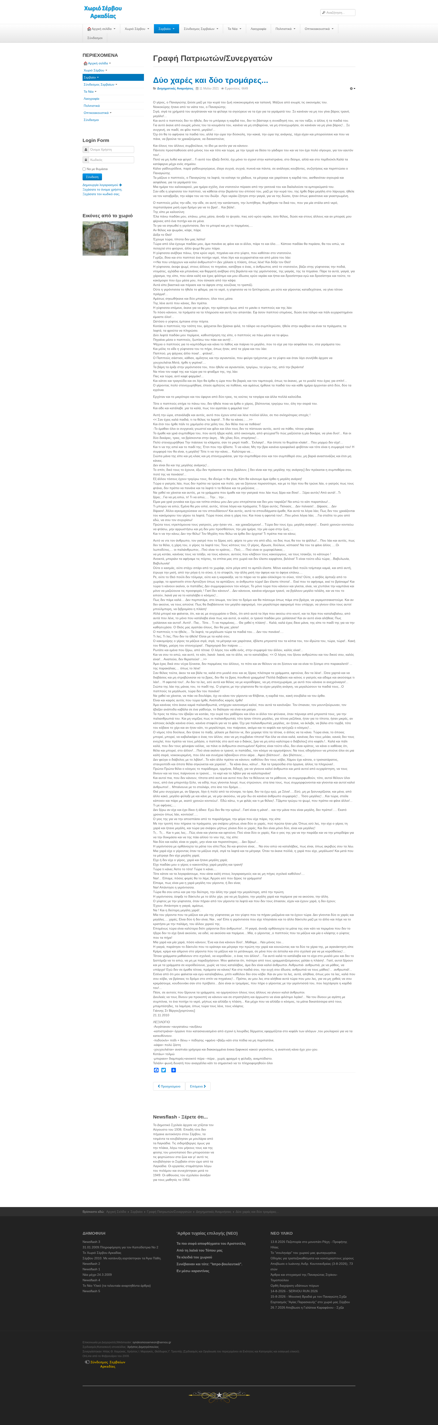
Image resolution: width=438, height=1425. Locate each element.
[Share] (173, 1070)
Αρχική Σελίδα (116, 1211)
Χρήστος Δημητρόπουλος (143, 1347)
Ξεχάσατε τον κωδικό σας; (101, 194)
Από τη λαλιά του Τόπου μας (200, 1250)
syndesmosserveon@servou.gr (152, 1342)
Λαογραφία (258, 29)
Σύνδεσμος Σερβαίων (199, 29)
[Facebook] (156, 1070)
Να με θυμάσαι (97, 169)
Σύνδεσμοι (94, 38)
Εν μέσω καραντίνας (193, 1271)
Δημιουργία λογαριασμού (101, 185)
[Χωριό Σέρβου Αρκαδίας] (106, 12)
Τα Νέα (233, 29)
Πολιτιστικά (284, 29)
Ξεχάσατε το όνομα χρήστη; (102, 189)
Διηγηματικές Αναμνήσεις (213, 1211)
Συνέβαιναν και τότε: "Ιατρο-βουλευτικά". (209, 1264)
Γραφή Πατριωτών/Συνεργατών (169, 1211)
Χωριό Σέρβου (135, 29)
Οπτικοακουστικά (318, 29)
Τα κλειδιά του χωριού (194, 1257)
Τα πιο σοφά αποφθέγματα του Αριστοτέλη (211, 1243)
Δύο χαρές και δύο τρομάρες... (210, 80)
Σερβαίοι (165, 29)
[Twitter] (163, 1070)
